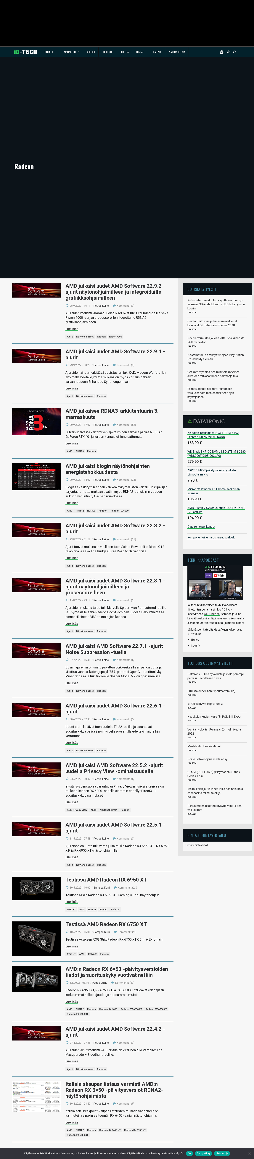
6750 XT (71, 954)
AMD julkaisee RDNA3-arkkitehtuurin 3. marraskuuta (112, 414)
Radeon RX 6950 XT (77, 1014)
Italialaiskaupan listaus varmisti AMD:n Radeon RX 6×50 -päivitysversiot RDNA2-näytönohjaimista (114, 1090)
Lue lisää (71, 329)
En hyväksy (203, 1153)
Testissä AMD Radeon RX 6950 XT (106, 880)
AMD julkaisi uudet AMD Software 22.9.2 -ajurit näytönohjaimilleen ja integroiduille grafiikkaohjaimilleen (115, 292)
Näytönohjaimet (85, 336)
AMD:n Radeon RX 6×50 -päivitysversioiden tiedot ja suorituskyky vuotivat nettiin (116, 972)
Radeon (101, 336)
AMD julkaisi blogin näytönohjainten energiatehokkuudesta (107, 469)
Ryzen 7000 (115, 336)
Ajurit (70, 336)
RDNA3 (80, 451)
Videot (91, 52)
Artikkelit (70, 52)
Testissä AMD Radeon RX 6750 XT (106, 924)
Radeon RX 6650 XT (131, 1009)
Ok (189, 1153)
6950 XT (71, 909)
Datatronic (207, 421)
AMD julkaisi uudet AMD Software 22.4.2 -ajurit (115, 1032)
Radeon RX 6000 (119, 510)
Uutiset (48, 52)
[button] (222, 52)
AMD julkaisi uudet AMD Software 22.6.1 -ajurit (115, 709)
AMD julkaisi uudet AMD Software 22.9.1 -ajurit (115, 354)
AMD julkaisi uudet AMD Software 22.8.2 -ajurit (115, 528)
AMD (69, 451)
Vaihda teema (177, 52)
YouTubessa (212, 614)
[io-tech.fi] (25, 52)
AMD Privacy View (77, 810)
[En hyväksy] (249, 1153)
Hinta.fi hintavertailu (197, 845)
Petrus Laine (101, 305)
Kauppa (157, 52)
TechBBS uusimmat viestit (210, 663)
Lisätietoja (222, 1153)
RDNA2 (80, 510)
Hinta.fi (140, 52)
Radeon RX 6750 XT (156, 1009)
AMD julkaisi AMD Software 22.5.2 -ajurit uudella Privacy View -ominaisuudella (114, 768)
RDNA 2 (92, 954)
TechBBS (108, 52)
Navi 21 (92, 909)
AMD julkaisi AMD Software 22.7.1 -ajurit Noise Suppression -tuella (114, 649)
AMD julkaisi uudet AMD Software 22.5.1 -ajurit (115, 828)
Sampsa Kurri (102, 887)
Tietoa (125, 52)
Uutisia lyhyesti (201, 289)
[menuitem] (50, 52)
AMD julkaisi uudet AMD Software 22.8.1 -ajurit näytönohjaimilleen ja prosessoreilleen (115, 587)
